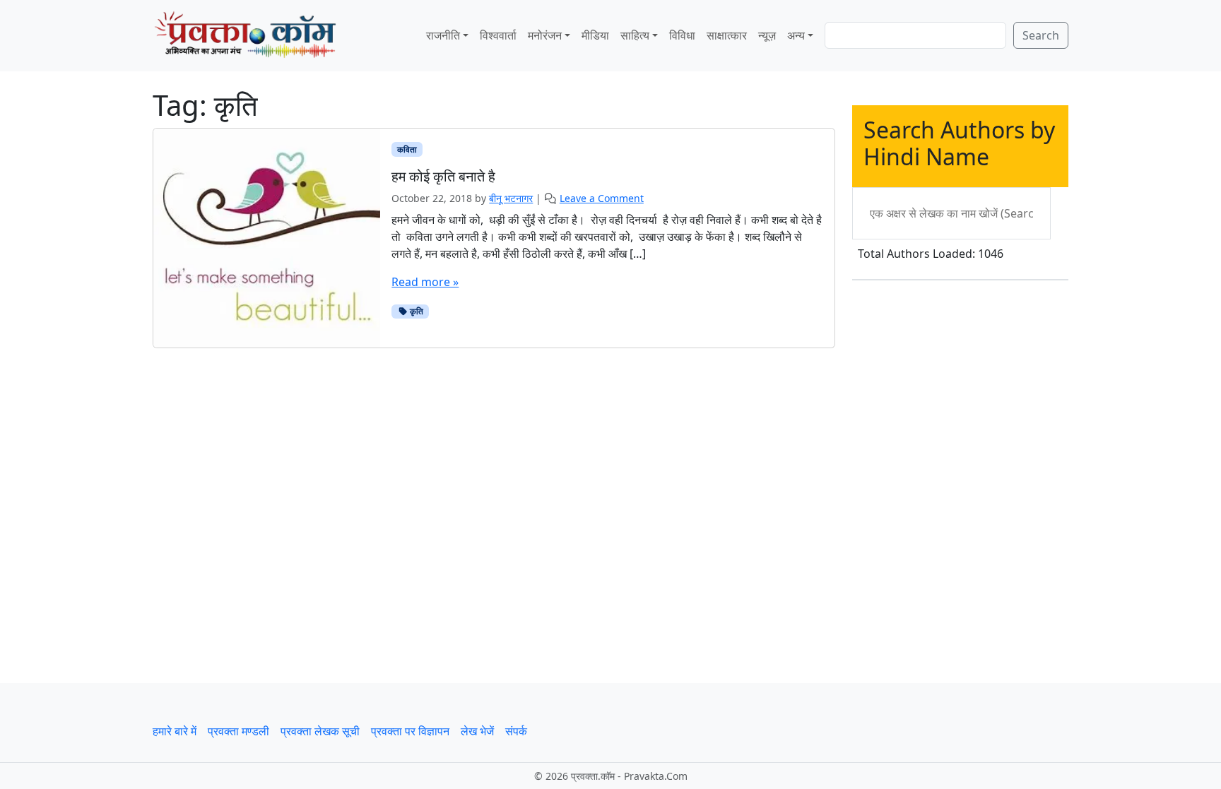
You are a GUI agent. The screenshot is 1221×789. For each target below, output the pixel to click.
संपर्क (516, 731)
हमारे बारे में (174, 731)
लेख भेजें (477, 731)
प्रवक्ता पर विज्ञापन (410, 731)
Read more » (425, 282)
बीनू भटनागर (511, 198)
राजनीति (443, 35)
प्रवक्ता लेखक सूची (320, 731)
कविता (407, 149)
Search (1040, 35)
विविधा (682, 35)
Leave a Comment (602, 198)
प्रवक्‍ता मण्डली (238, 731)
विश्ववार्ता (498, 35)
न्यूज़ (767, 35)
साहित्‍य (634, 35)
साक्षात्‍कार (727, 35)
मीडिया (595, 35)
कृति (415, 311)
